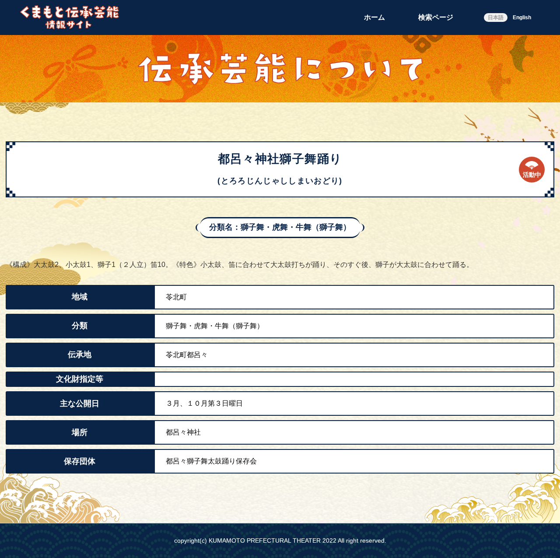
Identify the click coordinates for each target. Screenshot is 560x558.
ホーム (374, 17)
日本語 (496, 17)
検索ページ (435, 17)
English (522, 17)
